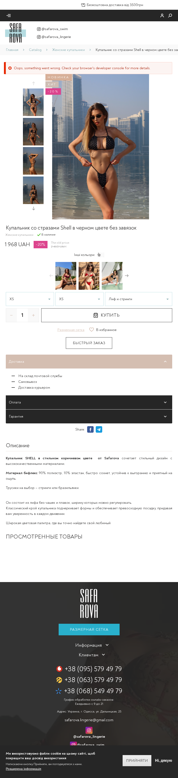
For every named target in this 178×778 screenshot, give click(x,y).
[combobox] (138, 299)
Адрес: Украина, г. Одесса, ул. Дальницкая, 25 (89, 711)
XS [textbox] (12, 299)
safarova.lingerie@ (89, 720)
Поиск (170, 15)
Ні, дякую (163, 760)
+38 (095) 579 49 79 (93, 669)
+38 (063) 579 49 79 (93, 680)
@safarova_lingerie (56, 37)
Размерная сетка (89, 629)
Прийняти (137, 760)
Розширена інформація (23, 769)
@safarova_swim (54, 29)
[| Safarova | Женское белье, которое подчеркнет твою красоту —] (15, 32)
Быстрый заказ (89, 343)
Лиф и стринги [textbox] (120, 299)
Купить (110, 315)
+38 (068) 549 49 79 (93, 691)
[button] (33, 83)
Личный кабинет (162, 15)
